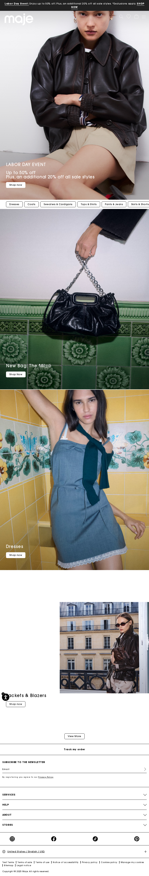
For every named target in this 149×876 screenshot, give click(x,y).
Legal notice (24, 865)
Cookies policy (109, 862)
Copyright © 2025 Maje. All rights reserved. (25, 871)
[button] (129, 16)
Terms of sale (24, 862)
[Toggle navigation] (144, 17)
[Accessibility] (5, 697)
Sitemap (8, 865)
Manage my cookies (132, 862)
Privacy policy (89, 862)
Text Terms (8, 862)
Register (143, 769)
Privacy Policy (45, 777)
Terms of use (42, 862)
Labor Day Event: (17, 3)
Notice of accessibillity (66, 862)
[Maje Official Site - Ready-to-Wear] (19, 19)
